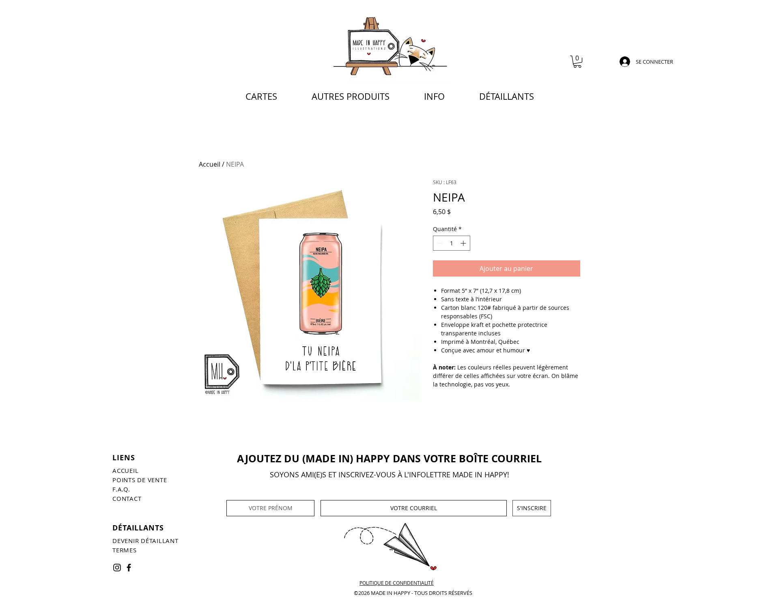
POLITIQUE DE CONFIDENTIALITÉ (396, 583)
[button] (577, 62)
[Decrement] (439, 243)
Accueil (209, 164)
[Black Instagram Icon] (117, 567)
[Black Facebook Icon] (129, 567)
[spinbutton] (451, 243)
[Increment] (464, 243)
